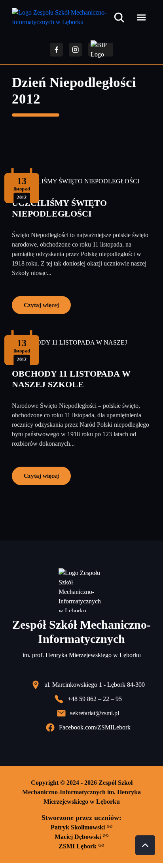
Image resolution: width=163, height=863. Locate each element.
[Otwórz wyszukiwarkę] (119, 17)
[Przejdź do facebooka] (56, 50)
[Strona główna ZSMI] (61, 17)
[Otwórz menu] (141, 17)
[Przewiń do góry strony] (145, 845)
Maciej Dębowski (78, 836)
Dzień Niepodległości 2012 (74, 91)
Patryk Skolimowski (78, 827)
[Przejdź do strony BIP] (100, 50)
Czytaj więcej (41, 304)
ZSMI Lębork (78, 846)
